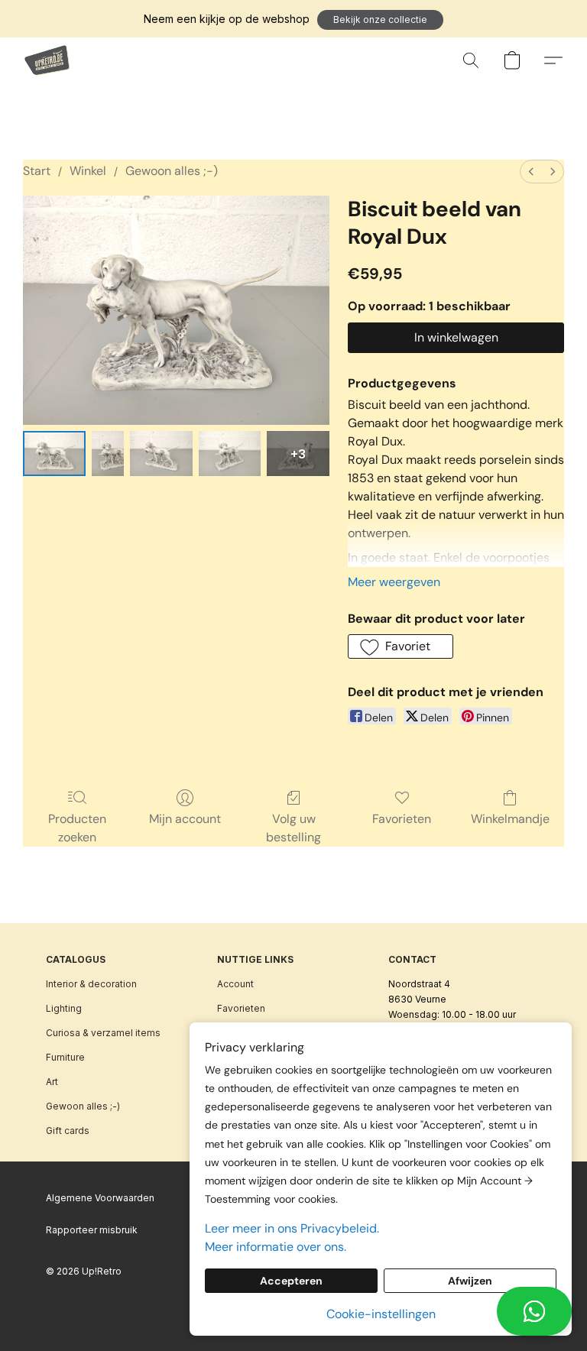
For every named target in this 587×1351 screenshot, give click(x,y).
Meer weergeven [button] (394, 582)
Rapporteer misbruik (92, 1230)
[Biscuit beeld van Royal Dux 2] (161, 453)
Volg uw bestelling (293, 828)
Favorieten (401, 819)
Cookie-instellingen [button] (381, 1314)
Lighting (64, 1008)
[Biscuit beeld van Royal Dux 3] (230, 453)
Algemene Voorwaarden (100, 1198)
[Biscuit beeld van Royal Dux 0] (54, 453)
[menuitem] (531, 171)
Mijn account (185, 819)
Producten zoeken (77, 828)
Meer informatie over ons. (275, 1247)
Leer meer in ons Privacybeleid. (292, 1228)
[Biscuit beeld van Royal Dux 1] (108, 453)
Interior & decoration (91, 984)
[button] (380, 20)
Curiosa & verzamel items (103, 1032)
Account (235, 984)
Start (36, 171)
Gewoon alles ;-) (171, 171)
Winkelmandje (510, 819)
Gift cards (67, 1130)
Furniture (65, 1057)
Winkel (88, 171)
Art (52, 1081)
